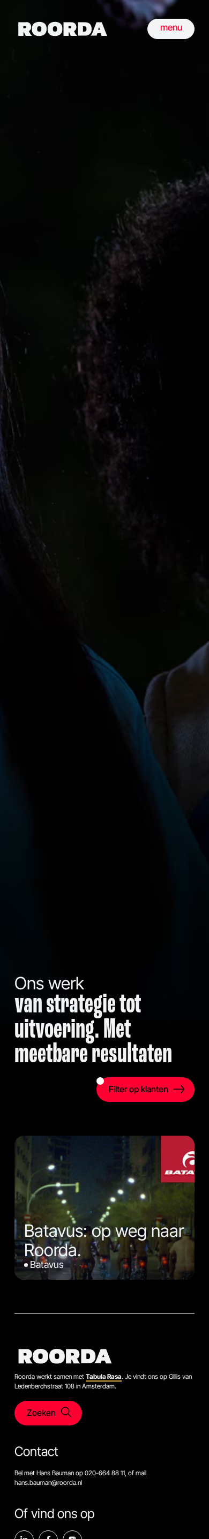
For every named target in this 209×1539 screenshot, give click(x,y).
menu (171, 27)
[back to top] (184, 1514)
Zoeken (41, 1412)
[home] (62, 29)
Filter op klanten (138, 1089)
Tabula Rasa (104, 1376)
